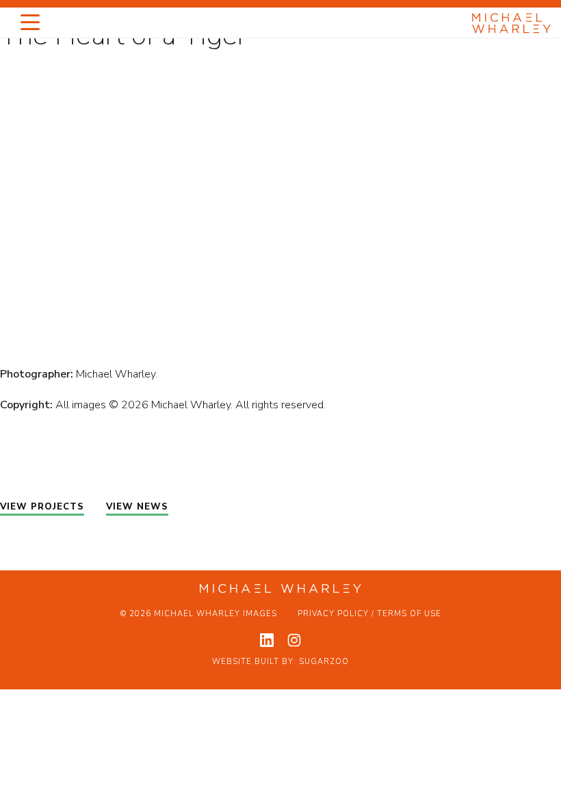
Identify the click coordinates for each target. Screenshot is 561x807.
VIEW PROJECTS (42, 507)
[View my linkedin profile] (267, 640)
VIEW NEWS (137, 507)
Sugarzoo (324, 662)
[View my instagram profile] (294, 640)
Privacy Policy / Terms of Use (369, 614)
